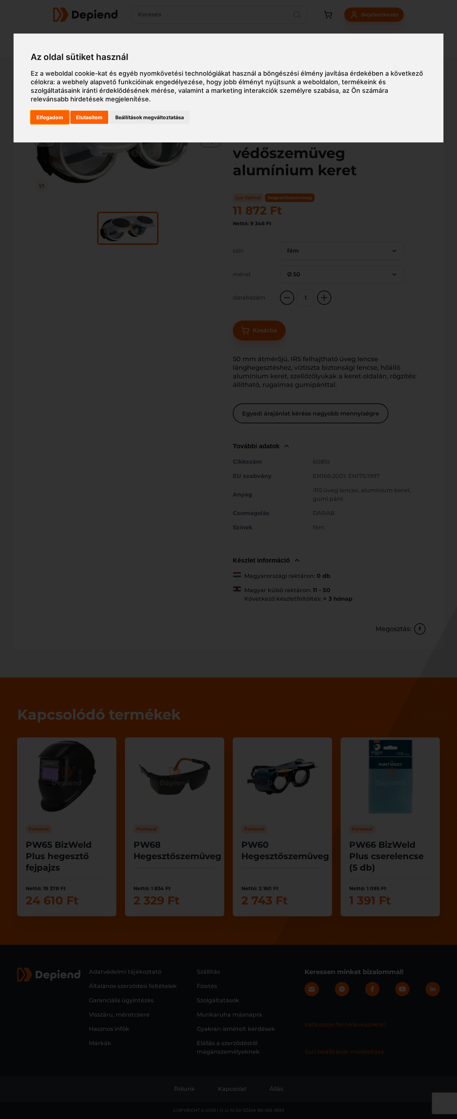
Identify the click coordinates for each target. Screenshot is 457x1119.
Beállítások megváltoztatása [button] (149, 117)
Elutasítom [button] (89, 117)
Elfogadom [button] (49, 117)
